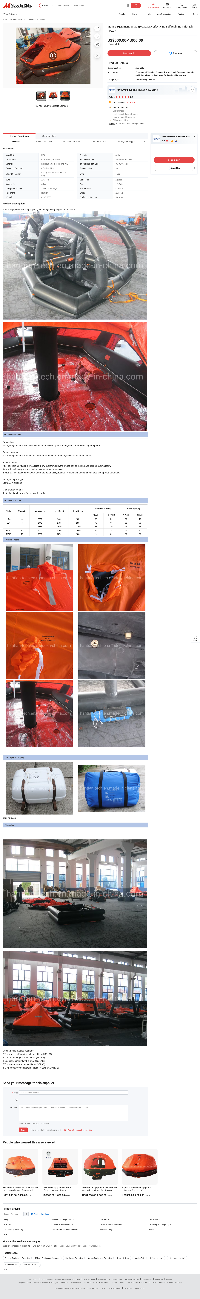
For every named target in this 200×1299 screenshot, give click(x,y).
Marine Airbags (106, 1229)
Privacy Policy (140, 1288)
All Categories (12, 14)
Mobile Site (159, 1279)
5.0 (163, 140)
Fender (152, 1229)
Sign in (194, 7)
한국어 (122, 1282)
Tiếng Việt (162, 1282)
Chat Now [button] (177, 53)
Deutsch (95, 1282)
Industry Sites (117, 1279)
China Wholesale (89, 1279)
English (36, 1282)
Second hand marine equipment (64, 1229)
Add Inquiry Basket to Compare (53, 105)
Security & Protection (17, 19)
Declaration (128, 1288)
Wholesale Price (104, 1279)
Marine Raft (140, 1258)
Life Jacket (153, 1219)
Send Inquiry (129, 53)
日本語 (129, 1282)
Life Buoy (7, 1224)
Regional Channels (132, 1279)
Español (45, 1282)
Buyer (134, 14)
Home (5, 19)
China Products (47, 1279)
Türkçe (153, 1282)
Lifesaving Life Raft (177, 1258)
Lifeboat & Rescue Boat (61, 1224)
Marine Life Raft (11, 1264)
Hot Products (33, 1279)
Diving (5, 1219)
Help (149, 14)
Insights (169, 1279)
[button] (139, 141)
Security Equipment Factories (17, 1258)
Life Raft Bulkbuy (31, 1264)
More (5, 1269)
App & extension (164, 14)
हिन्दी (136, 1282)
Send (23, 1130)
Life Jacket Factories (74, 1258)
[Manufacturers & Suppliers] (17, 5)
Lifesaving (32, 19)
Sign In (112, 123)
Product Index (147, 1279)
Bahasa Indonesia (175, 1282)
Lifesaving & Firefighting (159, 1224)
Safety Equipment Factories (100, 1258)
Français (64, 1282)
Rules (195, 14)
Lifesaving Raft (156, 1258)
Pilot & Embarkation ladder (111, 1224)
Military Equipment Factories (47, 1258)
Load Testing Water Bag (13, 1229)
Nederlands (105, 1282)
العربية (114, 1282)
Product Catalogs (41, 1214)
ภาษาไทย (144, 1282)
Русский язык (76, 1282)
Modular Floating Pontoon (62, 1219)
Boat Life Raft (123, 1258)
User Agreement (115, 1288)
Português (55, 1282)
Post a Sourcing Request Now (78, 1130)
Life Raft (42, 19)
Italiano (86, 1282)
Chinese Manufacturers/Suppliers (67, 1279)
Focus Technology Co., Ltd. (82, 1288)
